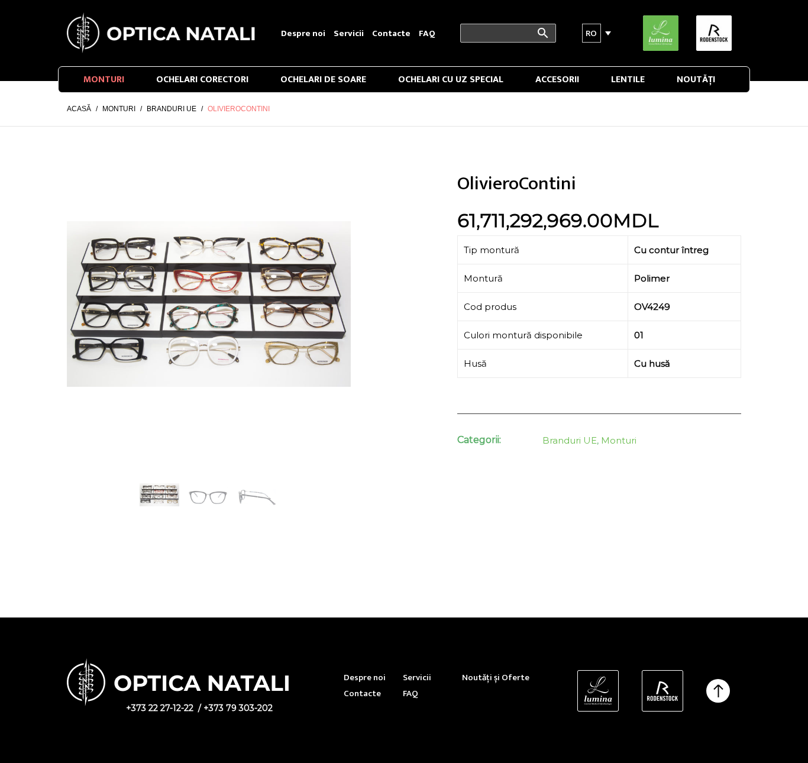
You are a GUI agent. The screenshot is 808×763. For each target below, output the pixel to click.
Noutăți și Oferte (495, 677)
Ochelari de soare (323, 80)
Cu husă (652, 363)
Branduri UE (569, 440)
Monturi (103, 80)
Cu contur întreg (671, 250)
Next (336, 304)
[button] (591, 33)
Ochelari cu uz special (450, 80)
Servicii (349, 33)
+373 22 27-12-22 (159, 708)
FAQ (427, 33)
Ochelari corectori (202, 80)
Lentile (628, 80)
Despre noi (303, 33)
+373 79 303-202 (238, 708)
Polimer (652, 278)
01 (639, 335)
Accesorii (557, 80)
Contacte (391, 33)
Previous (82, 304)
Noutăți (696, 80)
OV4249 (652, 306)
